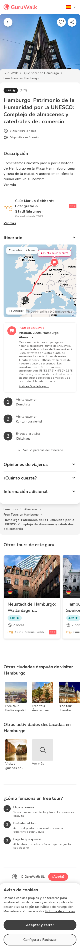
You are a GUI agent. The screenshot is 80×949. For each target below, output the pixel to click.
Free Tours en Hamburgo (21, 78)
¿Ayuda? (58, 877)
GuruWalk (11, 73)
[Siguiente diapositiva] (69, 45)
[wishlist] (61, 22)
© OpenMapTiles (38, 311)
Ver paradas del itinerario (43, 450)
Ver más (10, 185)
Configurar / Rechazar (39, 939)
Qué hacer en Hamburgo (41, 73)
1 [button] (25, 299)
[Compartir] (72, 22)
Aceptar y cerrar (40, 925)
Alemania (31, 509)
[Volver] (8, 22)
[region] (40, 281)
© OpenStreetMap (61, 311)
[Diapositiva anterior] (10, 45)
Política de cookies (60, 911)
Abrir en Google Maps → (34, 386)
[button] (54, 262)
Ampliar (18, 311)
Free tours (11, 509)
